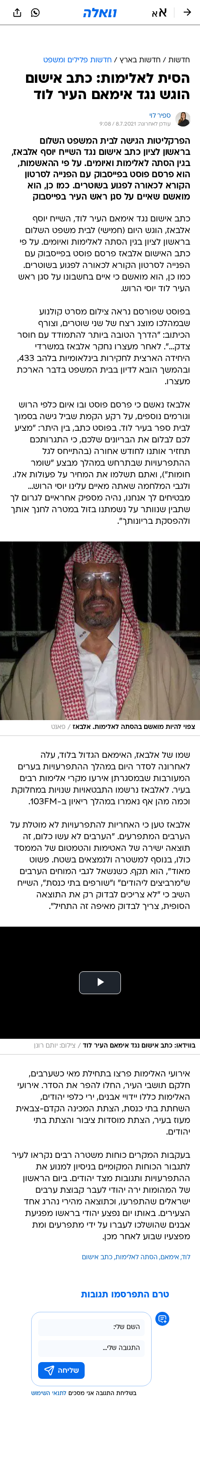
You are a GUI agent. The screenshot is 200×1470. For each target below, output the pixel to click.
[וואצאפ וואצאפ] (35, 12)
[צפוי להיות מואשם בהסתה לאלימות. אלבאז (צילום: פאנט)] (100, 615)
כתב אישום (97, 1234)
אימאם (169, 1234)
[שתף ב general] (17, 12)
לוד (186, 1234)
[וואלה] (100, 12)
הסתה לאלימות (136, 1234)
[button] (159, 12)
